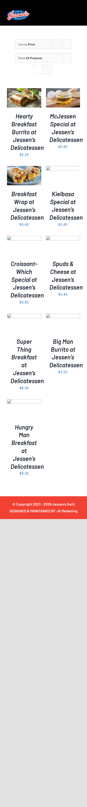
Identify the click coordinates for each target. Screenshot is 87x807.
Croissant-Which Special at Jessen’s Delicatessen (27, 279)
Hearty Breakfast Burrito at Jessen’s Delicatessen (27, 131)
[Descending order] (67, 44)
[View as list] (47, 69)
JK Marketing (66, 511)
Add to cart (24, 96)
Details (27, 101)
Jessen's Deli (62, 504)
